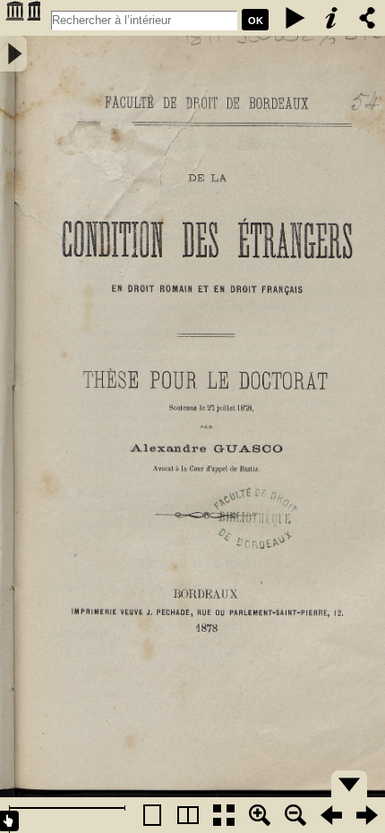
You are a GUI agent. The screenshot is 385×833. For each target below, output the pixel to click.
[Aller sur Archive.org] (22, 18)
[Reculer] (331, 815)
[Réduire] (295, 815)
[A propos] (331, 18)
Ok (255, 20)
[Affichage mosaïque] (224, 815)
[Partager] (367, 18)
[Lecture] (295, 18)
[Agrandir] (260, 815)
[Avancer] (367, 815)
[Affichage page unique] (152, 815)
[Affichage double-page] (188, 815)
